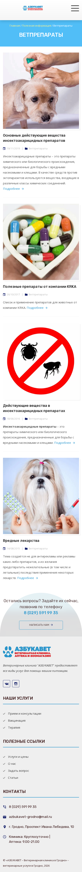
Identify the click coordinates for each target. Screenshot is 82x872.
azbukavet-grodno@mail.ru (30, 817)
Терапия (14, 727)
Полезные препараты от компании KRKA (39, 286)
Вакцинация (16, 720)
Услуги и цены (18, 757)
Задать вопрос (18, 771)
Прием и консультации (24, 713)
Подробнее (11, 189)
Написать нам (39, 624)
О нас (12, 764)
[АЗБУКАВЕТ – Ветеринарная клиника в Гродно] (33, 8)
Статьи (13, 778)
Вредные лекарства (21, 540)
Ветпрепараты (38, 148)
